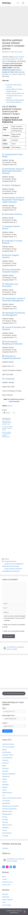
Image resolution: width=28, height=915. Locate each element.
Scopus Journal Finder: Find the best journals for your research (15, 96)
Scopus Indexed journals (13, 63)
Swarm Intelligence (12, 185)
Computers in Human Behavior (12, 242)
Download (5, 848)
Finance (4, 782)
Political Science (7, 825)
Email (3, 708)
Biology (4, 749)
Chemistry (5, 760)
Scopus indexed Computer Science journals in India (6, 422)
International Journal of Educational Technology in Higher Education (13, 200)
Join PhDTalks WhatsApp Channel (14, 693)
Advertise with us (7, 882)
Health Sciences (7, 792)
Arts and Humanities (8, 747)
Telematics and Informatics (10, 285)
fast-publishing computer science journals (11, 70)
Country (4, 723)
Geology (4, 787)
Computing (9, 379)
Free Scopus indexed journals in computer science (7, 428)
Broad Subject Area (8, 715)
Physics (4, 830)
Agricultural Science (8, 744)
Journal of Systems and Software (13, 328)
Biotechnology (6, 752)
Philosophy (5, 827)
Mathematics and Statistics (10, 806)
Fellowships (5, 897)
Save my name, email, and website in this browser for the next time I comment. (15, 618)
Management (6, 803)
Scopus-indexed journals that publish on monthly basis (13, 59)
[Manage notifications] (24, 911)
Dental (4, 765)
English (4, 779)
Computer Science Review (11, 227)
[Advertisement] (14, 22)
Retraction (5, 894)
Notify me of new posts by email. (14, 631)
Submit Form (7, 731)
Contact (4, 879)
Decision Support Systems (10, 256)
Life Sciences (6, 800)
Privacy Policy (6, 885)
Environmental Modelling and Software (12, 343)
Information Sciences (13, 214)
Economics (5, 768)
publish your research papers (13, 74)
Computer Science (10, 561)
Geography (5, 784)
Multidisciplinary (7, 814)
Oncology (5, 819)
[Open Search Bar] (17, 3)
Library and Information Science (11, 798)
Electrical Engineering (8, 774)
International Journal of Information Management (13, 299)
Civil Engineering (7, 757)
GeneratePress (14, 912)
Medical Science (7, 811)
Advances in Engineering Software (11, 357)
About (4, 876)
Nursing (4, 817)
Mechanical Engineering (9, 809)
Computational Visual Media (12, 155)
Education (5, 771)
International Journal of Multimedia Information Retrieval (13, 171)
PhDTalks (6, 3)
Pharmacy (5, 822)
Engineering (5, 776)
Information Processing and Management (13, 314)
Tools (3, 902)
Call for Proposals (7, 899)
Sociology (5, 835)
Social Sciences (7, 833)
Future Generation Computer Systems (11, 270)
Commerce (5, 763)
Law (3, 795)
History (4, 790)
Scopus (10, 405)
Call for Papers (6, 905)
